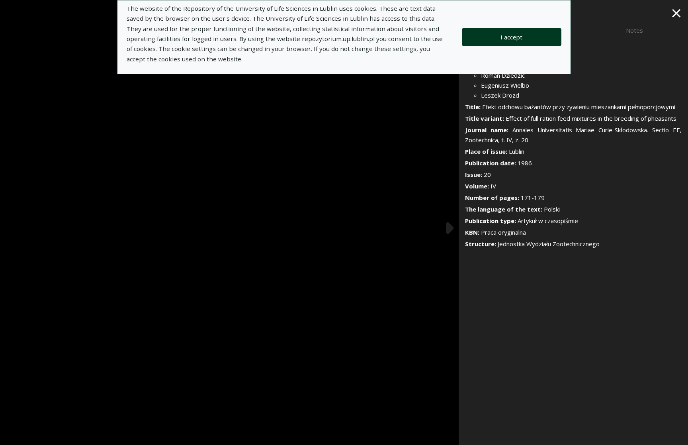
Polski (552, 209)
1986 (525, 163)
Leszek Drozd (500, 95)
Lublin (516, 151)
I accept (511, 37)
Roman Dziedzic (503, 75)
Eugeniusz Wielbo (505, 85)
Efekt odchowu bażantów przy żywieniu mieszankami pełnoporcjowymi (578, 107)
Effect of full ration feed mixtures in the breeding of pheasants (591, 118)
